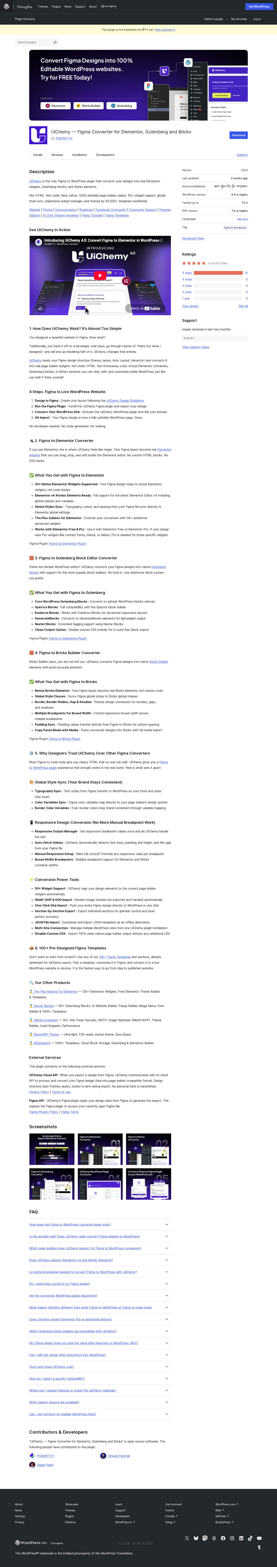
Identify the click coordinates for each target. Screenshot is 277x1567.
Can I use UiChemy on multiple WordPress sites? (62, 1414)
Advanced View (193, 238)
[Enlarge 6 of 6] (166, 1173)
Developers (122, 1516)
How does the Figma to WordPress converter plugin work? (70, 1224)
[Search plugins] (55, 42)
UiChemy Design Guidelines (125, 400)
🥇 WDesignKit (39, 1043)
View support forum (195, 347)
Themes (70, 1510)
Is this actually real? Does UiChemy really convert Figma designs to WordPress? (84, 1236)
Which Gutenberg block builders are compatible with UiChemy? (72, 1331)
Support (242, 155)
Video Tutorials (92, 215)
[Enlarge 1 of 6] (69, 1138)
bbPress (222, 1516)
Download (238, 135)
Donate (171, 1516)
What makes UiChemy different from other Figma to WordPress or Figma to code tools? (90, 1307)
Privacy (19, 1522)
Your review (190, 306)
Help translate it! (165, 29)
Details (38, 155)
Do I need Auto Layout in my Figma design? (59, 1284)
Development (105, 155)
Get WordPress (259, 6)
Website (34, 210)
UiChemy (35, 181)
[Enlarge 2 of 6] (118, 1138)
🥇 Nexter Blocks (41, 1006)
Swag (170, 1522)
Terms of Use (61, 1092)
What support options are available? (54, 1402)
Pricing (47, 210)
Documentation (66, 210)
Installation (79, 155)
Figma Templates (117, 215)
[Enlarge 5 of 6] (118, 1173)
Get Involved (173, 1504)
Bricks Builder (158, 662)
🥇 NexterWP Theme (44, 1034)
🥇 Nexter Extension (43, 1020)
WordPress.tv (125, 1522)
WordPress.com (227, 1504)
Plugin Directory (25, 18)
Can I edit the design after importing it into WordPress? (67, 1355)
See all (243, 306)
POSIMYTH (64, 138)
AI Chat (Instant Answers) (61, 215)
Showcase (71, 1504)
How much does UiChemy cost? (51, 1367)
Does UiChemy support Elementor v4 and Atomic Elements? (71, 1260)
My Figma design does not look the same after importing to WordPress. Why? (83, 1343)
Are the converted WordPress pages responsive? (63, 1295)
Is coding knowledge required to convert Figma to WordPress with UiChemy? (83, 1272)
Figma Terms (70, 1112)
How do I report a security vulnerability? (57, 1378)
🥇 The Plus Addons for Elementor (53, 991)
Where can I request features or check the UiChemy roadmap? (72, 1390)
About (19, 1504)
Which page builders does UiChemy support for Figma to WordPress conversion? (85, 1248)
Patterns (70, 1522)
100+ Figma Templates (115, 957)
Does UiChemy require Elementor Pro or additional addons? (70, 1319)
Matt (220, 1510)
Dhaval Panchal (119, 1456)
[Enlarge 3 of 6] (166, 1138)
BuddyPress (225, 1522)
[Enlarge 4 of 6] (69, 1173)
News (18, 1510)
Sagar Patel (45, 1465)
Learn (118, 1504)
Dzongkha (57, 1543)
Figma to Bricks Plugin (64, 739)
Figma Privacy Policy (43, 1112)
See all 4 (242, 218)
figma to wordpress (235, 227)
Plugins (69, 1516)
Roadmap (86, 210)
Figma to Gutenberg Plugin (67, 638)
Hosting (20, 1516)
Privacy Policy (39, 1092)
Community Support (142, 210)
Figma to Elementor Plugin (67, 543)
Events (169, 1510)
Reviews (57, 155)
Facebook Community (111, 210)
